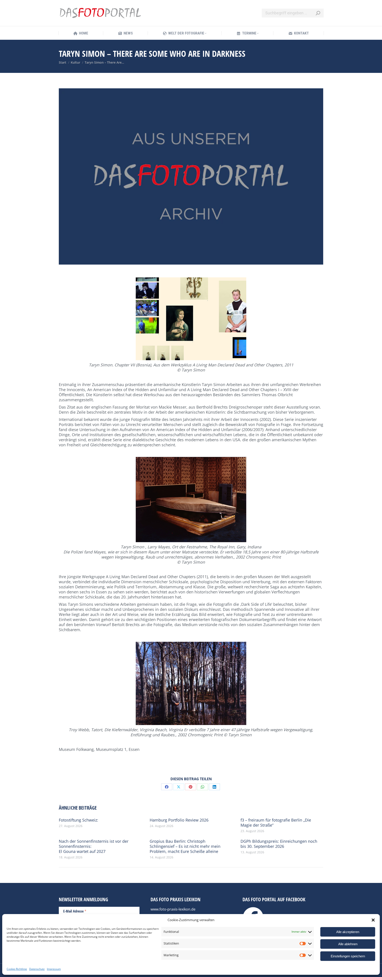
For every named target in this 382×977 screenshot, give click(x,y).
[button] (373, 920)
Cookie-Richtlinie (17, 969)
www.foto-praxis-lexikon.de (173, 909)
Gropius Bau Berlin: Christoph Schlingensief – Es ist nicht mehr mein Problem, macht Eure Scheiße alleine (185, 846)
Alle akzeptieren (347, 932)
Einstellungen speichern (348, 956)
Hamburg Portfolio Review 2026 (179, 820)
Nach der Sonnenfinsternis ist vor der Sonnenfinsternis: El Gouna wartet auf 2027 (93, 846)
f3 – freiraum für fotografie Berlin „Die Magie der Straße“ (276, 823)
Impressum (54, 969)
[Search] (318, 13)
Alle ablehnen (347, 944)
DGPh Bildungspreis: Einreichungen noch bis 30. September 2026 (279, 844)
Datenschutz (37, 969)
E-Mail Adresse (74, 911)
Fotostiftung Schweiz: (78, 820)
